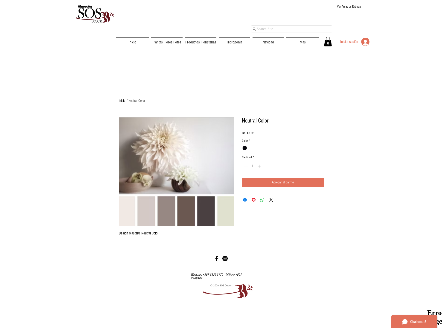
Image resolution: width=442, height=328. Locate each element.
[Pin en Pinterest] (253, 200)
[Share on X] (271, 200)
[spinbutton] (252, 166)
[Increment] (259, 166)
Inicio (122, 101)
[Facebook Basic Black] (216, 258)
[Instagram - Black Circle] (225, 258)
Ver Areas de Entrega (349, 7)
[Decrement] (245, 166)
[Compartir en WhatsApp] (262, 200)
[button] (167, 42)
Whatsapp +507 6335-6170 (208, 275)
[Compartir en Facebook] (245, 200)
